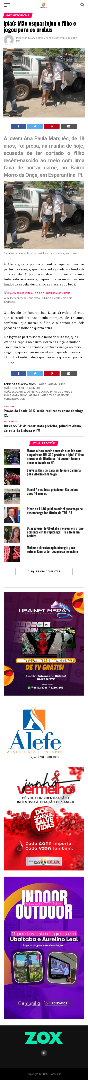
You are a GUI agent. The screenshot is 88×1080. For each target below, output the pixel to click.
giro (43, 384)
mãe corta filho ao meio (22, 388)
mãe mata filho (16, 395)
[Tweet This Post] (35, 126)
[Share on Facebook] (18, 126)
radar (35, 395)
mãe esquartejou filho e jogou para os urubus (38, 392)
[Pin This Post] (51, 126)
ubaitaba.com (15, 399)
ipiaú (63, 384)
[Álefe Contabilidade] (34, 759)
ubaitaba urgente (56, 395)
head (53, 384)
